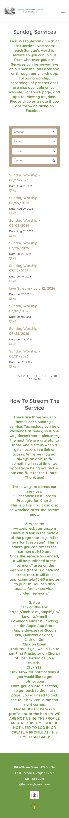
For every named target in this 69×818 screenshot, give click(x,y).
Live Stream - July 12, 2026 (32, 288)
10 (55, 375)
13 (30, 379)
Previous (20, 375)
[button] (63, 11)
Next (41, 379)
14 (35, 379)
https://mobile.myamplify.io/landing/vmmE (34, 614)
